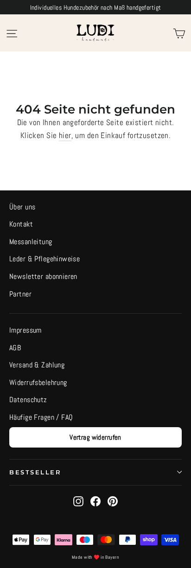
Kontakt (21, 224)
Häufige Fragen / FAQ (41, 417)
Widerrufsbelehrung (38, 382)
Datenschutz (28, 399)
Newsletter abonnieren (43, 276)
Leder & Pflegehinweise (44, 259)
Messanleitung (30, 241)
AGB (15, 348)
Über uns (22, 207)
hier (65, 135)
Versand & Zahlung (36, 365)
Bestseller (35, 472)
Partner (20, 294)
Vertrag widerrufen (95, 437)
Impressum (25, 330)
